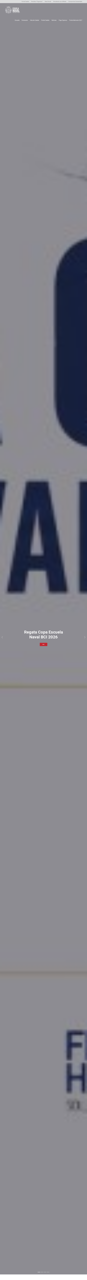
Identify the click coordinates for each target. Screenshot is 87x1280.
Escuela (17, 20)
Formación (25, 20)
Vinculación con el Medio (59, 1)
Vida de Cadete (34, 20)
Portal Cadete (25, 1)
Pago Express (63, 20)
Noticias (54, 20)
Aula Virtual (48, 1)
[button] (2, 637)
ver (43, 644)
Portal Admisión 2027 (75, 20)
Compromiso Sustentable (75, 1)
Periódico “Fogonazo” (37, 1)
